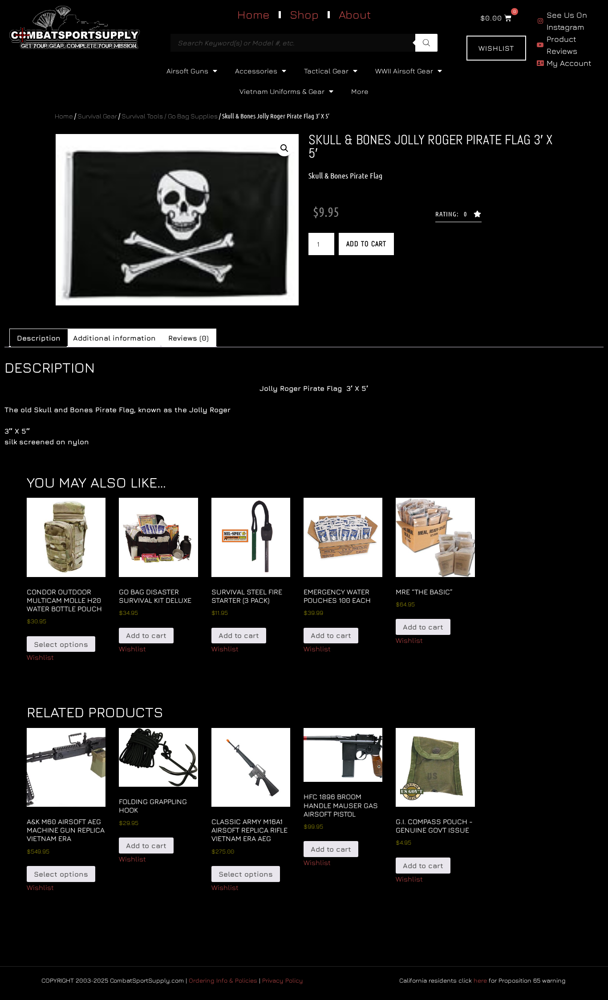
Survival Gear (97, 116)
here (480, 980)
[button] (284, 148)
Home (253, 14)
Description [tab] (39, 338)
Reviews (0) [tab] (188, 338)
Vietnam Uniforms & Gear (281, 91)
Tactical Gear (326, 71)
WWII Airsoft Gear (404, 71)
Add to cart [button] (146, 635)
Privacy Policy (282, 980)
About (355, 14)
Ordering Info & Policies (223, 980)
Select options (61, 644)
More (360, 91)
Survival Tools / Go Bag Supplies (170, 116)
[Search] (426, 43)
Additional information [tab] (114, 338)
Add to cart (366, 243)
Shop (304, 14)
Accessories (256, 71)
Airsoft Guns (187, 71)
